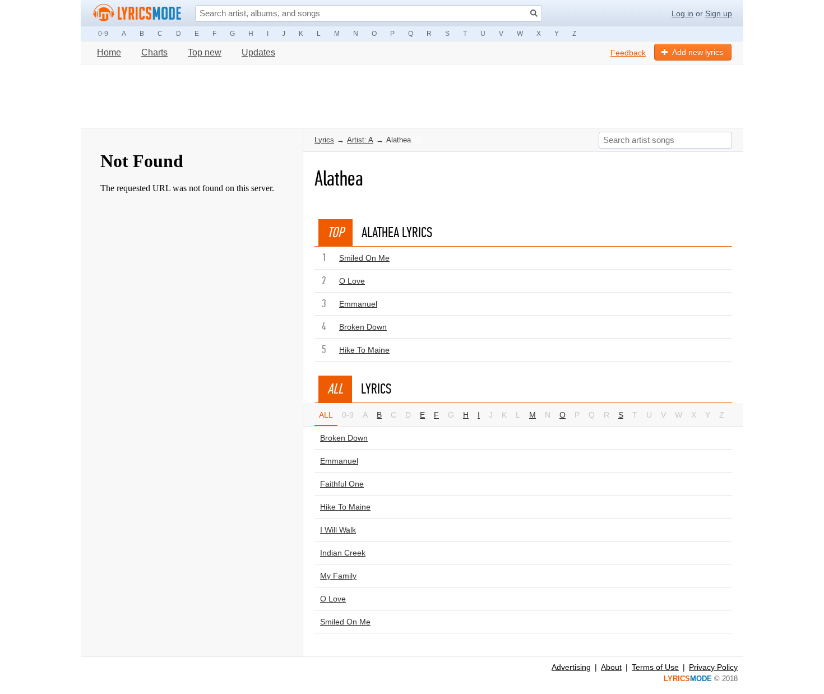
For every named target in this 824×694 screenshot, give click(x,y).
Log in (682, 13)
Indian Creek (342, 552)
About (611, 667)
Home (109, 52)
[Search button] (533, 13)
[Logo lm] (137, 13)
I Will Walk (338, 529)
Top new (204, 52)
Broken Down (363, 326)
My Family (338, 575)
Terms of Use (655, 667)
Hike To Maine (364, 349)
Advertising (571, 667)
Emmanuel (358, 303)
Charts (154, 52)
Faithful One (342, 483)
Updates (258, 52)
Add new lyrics (697, 52)
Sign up (718, 13)
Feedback (628, 52)
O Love (352, 280)
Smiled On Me (364, 257)
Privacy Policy (713, 667)
